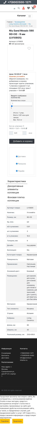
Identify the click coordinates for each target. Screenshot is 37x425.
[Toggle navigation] (29, 16)
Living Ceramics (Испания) (17, 24)
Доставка (5, 358)
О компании (6, 353)
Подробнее (5, 421)
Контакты (5, 355)
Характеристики (16, 181)
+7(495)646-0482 (27, 355)
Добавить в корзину (23, 141)
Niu (30, 24)
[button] (23, 7)
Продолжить (17, 421)
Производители (20, 22)
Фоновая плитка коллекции (15, 199)
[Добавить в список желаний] (29, 48)
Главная (9, 22)
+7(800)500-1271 (19, 2)
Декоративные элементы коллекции (15, 189)
